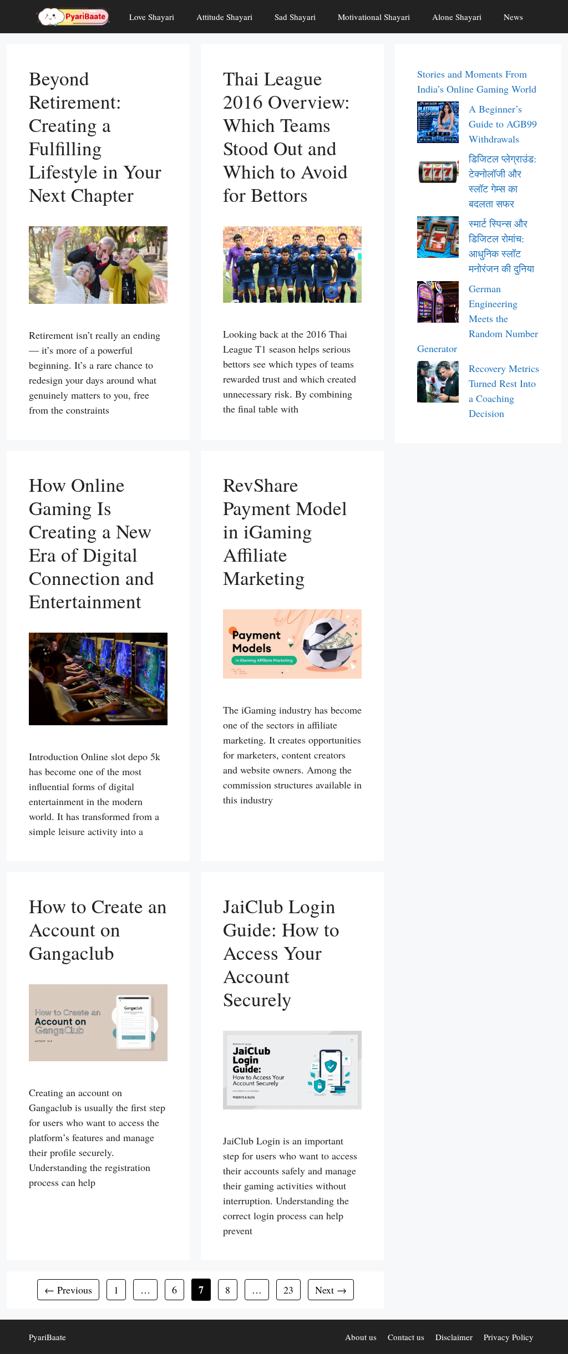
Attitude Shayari (224, 16)
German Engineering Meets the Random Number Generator (477, 318)
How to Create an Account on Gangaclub (98, 929)
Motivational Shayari (374, 16)
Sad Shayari (295, 16)
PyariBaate (47, 1336)
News (513, 16)
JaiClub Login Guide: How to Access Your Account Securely (281, 952)
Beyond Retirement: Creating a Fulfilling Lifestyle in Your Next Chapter (95, 136)
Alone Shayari (456, 16)
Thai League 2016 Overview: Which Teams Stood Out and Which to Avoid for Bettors (286, 136)
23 (292, 1289)
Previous (68, 1289)
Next (331, 1289)
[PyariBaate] (73, 16)
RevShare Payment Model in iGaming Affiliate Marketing (285, 531)
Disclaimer (454, 1336)
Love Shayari (151, 16)
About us (361, 1336)
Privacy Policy (509, 1336)
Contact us (406, 1336)
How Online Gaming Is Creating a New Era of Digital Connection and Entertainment (91, 542)
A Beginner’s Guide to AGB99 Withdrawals (503, 123)
